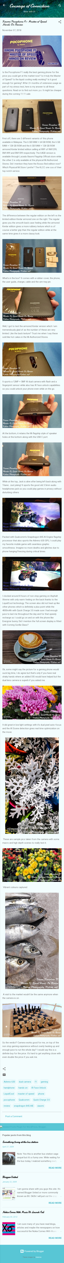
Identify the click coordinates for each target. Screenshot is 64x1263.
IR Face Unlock (38, 1087)
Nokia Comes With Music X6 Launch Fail (23, 1212)
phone (41, 1093)
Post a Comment (13, 1116)
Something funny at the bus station (20, 1142)
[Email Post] (4, 1075)
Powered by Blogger (34, 1251)
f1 (36, 1081)
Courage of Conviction (29, 5)
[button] (60, 22)
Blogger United (10, 1177)
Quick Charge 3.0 (41, 1099)
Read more (55, 1168)
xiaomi (40, 1105)
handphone (9, 1087)
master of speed (26, 1093)
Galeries (39, 1257)
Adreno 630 (9, 1081)
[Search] (60, 6)
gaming (44, 1081)
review (7, 1105)
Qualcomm (24, 1099)
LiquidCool (9, 1093)
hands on (23, 1087)
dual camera (25, 1081)
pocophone (9, 1099)
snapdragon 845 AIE (23, 1105)
